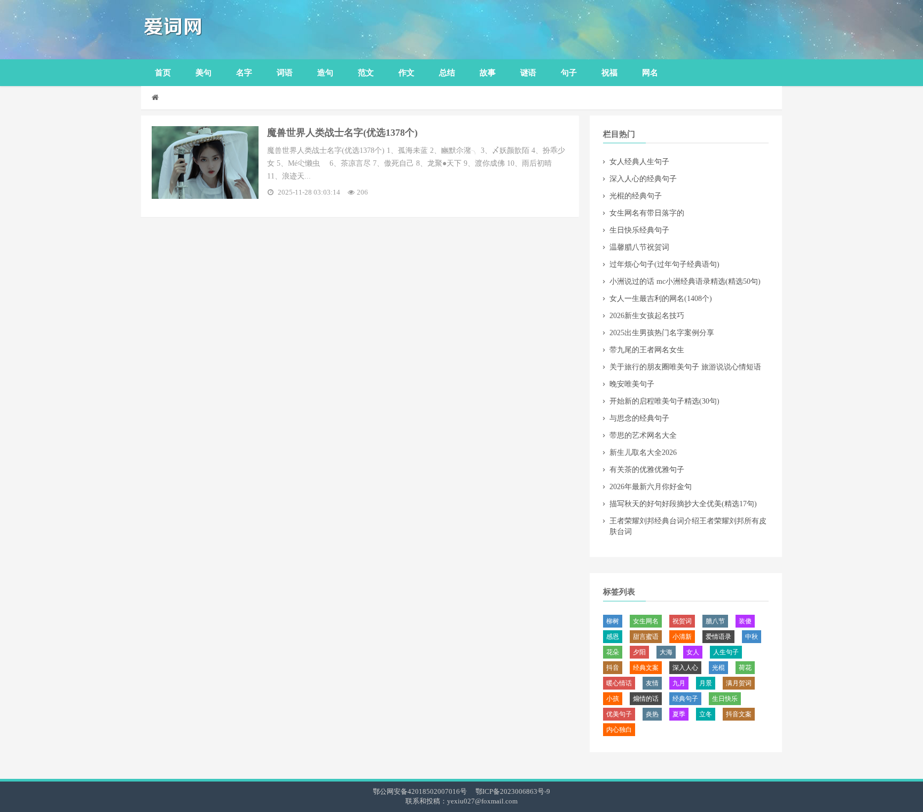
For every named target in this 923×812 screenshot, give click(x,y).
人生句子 (726, 652)
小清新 (682, 636)
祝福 (609, 72)
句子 (569, 72)
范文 (366, 72)
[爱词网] (224, 30)
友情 (652, 683)
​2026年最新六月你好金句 (650, 487)
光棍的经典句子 (635, 196)
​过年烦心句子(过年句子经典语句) (664, 264)
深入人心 (685, 667)
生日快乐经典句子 (639, 230)
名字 (244, 72)
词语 (285, 72)
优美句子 (619, 714)
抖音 (612, 667)
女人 (692, 652)
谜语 (528, 72)
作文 (406, 72)
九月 (678, 683)
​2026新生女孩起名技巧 (646, 316)
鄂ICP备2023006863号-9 (512, 791)
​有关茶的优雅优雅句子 (646, 470)
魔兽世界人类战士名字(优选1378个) (342, 132)
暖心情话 (619, 683)
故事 (488, 72)
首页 (163, 72)
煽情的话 (646, 698)
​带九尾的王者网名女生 (646, 350)
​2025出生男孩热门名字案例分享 (661, 333)
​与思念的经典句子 (639, 418)
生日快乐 (725, 698)
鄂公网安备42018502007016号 (420, 791)
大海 (666, 652)
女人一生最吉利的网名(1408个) (660, 299)
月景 (705, 683)
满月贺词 (739, 683)
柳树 (612, 621)
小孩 (612, 698)
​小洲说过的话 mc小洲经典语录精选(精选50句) (685, 281)
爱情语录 (718, 636)
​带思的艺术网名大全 (643, 435)
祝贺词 (682, 621)
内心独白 (619, 729)
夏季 (678, 714)
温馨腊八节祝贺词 (639, 247)
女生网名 (646, 621)
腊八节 (715, 621)
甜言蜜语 (646, 636)
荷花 (745, 667)
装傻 (745, 621)
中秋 (751, 636)
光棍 (718, 667)
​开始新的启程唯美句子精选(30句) (664, 401)
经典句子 (685, 698)
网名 (650, 72)
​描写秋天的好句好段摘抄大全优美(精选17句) (683, 504)
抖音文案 (739, 714)
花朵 (612, 652)
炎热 (652, 714)
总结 (447, 72)
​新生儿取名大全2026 (643, 452)
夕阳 (639, 652)
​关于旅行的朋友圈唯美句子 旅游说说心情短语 (685, 367)
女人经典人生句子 (639, 162)
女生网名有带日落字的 (646, 213)
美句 (203, 72)
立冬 (705, 714)
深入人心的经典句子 (643, 179)
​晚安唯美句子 (631, 384)
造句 (325, 72)
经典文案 (646, 667)
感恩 (612, 636)
